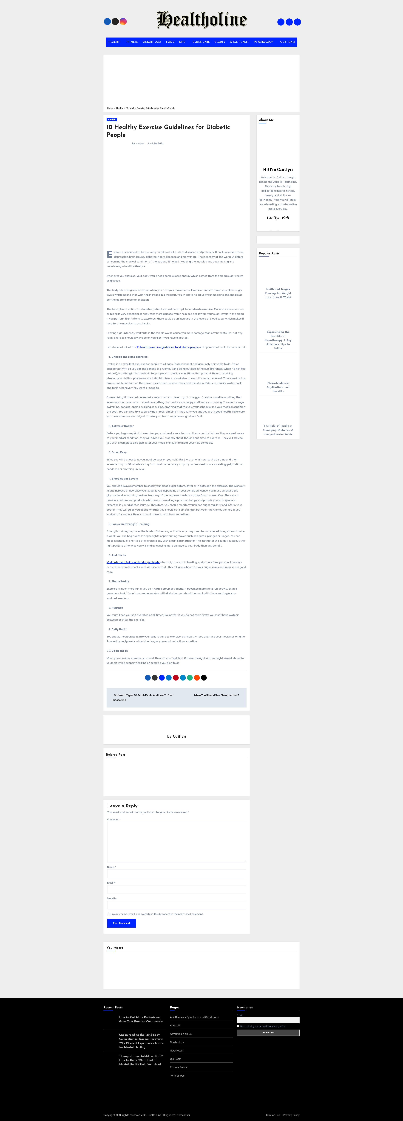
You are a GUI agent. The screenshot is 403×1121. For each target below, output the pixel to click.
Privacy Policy (178, 1067)
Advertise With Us (181, 1033)
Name (111, 867)
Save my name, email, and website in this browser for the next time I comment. (157, 914)
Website (111, 898)
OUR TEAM (287, 42)
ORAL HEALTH (240, 42)
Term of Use (177, 1075)
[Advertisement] (202, 80)
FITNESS (132, 42)
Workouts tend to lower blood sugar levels (133, 562)
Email (111, 882)
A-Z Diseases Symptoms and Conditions (194, 1017)
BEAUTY (220, 42)
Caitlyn (140, 143)
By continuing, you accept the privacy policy (263, 1026)
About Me (176, 1025)
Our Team (176, 1058)
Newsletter (176, 1050)
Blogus (167, 1115)
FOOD (170, 42)
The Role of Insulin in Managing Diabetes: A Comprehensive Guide (278, 430)
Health (112, 119)
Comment (114, 819)
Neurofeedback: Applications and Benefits (278, 387)
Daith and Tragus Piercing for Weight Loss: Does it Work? (278, 293)
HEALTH (114, 42)
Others (164, 971)
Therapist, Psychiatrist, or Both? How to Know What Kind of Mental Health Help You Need (141, 1060)
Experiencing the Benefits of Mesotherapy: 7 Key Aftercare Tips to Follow (278, 340)
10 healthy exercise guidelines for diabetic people (168, 347)
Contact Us (177, 1042)
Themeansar (182, 1115)
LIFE (182, 42)
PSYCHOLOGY (264, 42)
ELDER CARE (201, 42)
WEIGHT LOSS (152, 42)
